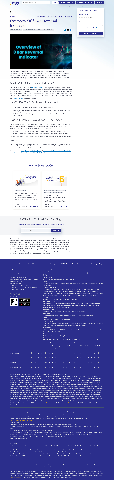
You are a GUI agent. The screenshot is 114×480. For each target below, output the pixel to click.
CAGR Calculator (59, 291)
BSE (44, 340)
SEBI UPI (98, 2)
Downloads (67, 346)
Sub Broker (99, 323)
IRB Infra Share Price (62, 305)
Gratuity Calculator (68, 293)
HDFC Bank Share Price (49, 303)
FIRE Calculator (92, 295)
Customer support (65, 319)
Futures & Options (73, 323)
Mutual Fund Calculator (71, 291)
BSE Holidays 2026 (58, 330)
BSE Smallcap (65, 283)
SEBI (50, 340)
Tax (44, 336)
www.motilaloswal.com (16, 477)
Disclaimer (83, 340)
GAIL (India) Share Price (92, 303)
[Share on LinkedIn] (65, 30)
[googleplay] (24, 304)
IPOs (80, 323)
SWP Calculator (92, 291)
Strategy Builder (74, 299)
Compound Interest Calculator (76, 289)
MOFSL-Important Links (62, 340)
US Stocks (90, 271)
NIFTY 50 (45, 283)
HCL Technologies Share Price (77, 305)
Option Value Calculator (80, 295)
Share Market (46, 279)
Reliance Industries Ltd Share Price (52, 307)
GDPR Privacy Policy (58, 346)
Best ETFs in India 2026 (55, 332)
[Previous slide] (11, 190)
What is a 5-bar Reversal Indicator (22, 153)
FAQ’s (51, 319)
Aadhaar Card (55, 336)
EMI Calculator (83, 291)
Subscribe (56, 230)
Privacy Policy (93, 346)
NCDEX (53, 340)
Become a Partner (66, 2)
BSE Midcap (73, 283)
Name (80, 21)
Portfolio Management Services (61, 273)
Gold (44, 325)
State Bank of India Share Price (77, 303)
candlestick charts (36, 88)
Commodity (52, 325)
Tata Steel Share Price (62, 303)
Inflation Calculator (59, 295)
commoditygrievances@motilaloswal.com (21, 420)
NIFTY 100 (98, 283)
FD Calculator (55, 289)
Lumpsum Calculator (49, 291)
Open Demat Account (83, 2)
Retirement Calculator (92, 289)
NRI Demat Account (66, 271)
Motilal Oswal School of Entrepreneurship (74, 311)
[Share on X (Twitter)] (68, 30)
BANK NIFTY (58, 283)
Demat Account (63, 323)
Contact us (46, 319)
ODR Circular (85, 346)
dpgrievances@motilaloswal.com (69, 402)
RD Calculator (63, 289)
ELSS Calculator (87, 293)
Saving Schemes (64, 336)
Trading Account (19, 98)
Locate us (56, 319)
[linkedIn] (19, 294)
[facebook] (11, 294)
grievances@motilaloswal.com (48, 402)
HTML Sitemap (52, 348)
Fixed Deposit (74, 273)
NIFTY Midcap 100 (90, 283)
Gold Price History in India (70, 330)
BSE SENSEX (51, 283)
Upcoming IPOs (47, 271)
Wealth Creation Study (69, 342)
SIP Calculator (47, 289)
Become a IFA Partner (77, 315)
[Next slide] (71, 190)
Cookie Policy (90, 340)
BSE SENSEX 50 (49, 285)
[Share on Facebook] (71, 30)
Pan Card (48, 336)
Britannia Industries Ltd (92, 305)
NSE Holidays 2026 (48, 330)
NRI (47, 325)
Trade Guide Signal (56, 299)
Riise (68, 299)
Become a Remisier (88, 315)
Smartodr (73, 346)
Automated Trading (80, 325)
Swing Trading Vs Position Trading (31, 151)
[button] (23, 2)
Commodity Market (56, 279)
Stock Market (54, 323)
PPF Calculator (79, 293)
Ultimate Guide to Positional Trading (44, 153)
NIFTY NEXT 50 (81, 283)
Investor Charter (47, 346)
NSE (47, 340)
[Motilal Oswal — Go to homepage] (15, 4)
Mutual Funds (56, 271)
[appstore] (24, 300)
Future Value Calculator (56, 293)
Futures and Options (68, 279)
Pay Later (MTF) (83, 273)
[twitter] (14, 294)
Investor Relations (74, 340)
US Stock (93, 323)
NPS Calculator (69, 295)
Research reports (47, 311)
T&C (97, 27)
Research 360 (46, 299)
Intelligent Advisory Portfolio (79, 271)
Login (54, 3)
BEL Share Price (66, 307)
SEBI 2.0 (79, 346)
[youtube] (16, 294)
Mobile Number (83, 14)
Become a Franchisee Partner (62, 315)
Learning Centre (57, 311)
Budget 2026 (46, 323)
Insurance (49, 275)
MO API (64, 299)
